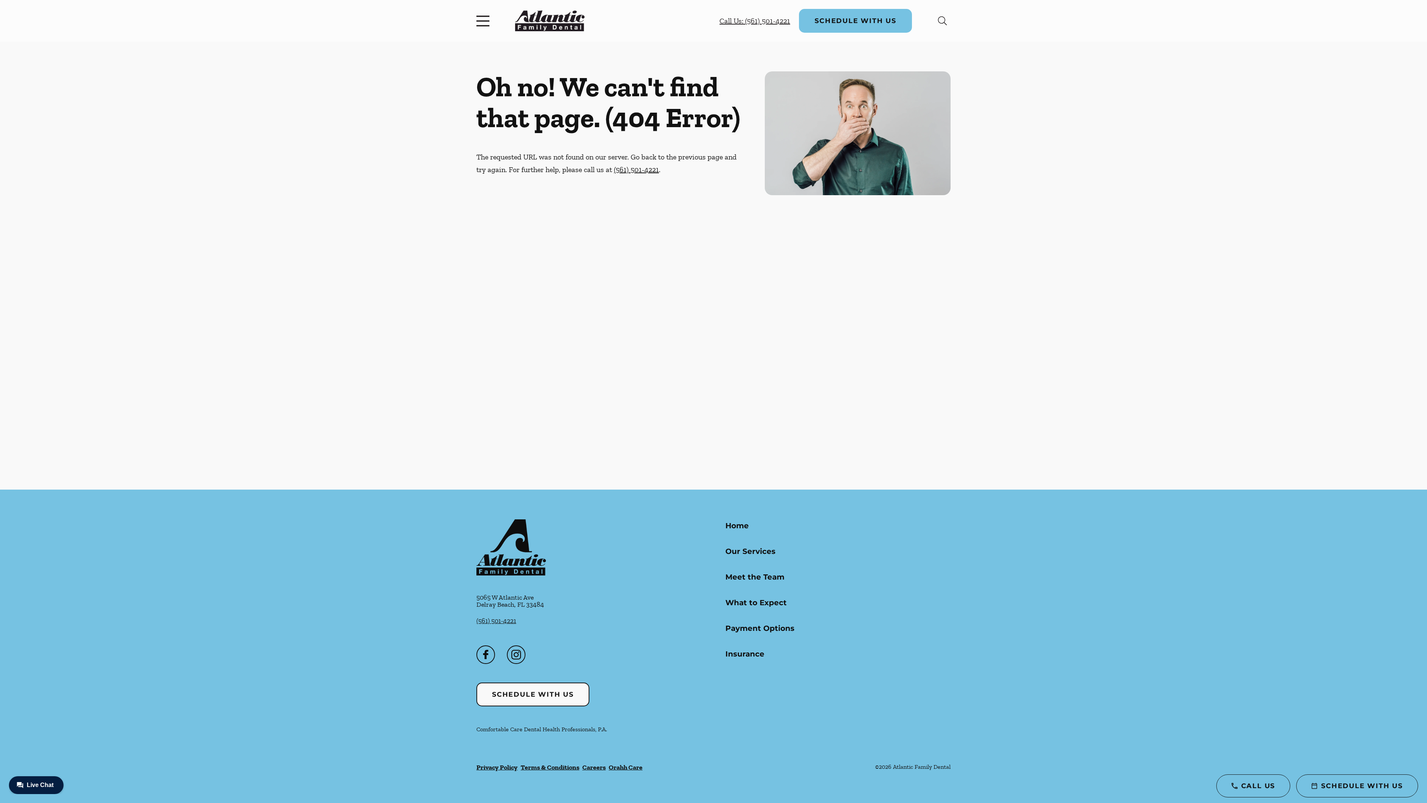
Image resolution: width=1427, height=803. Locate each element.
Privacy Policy (497, 767)
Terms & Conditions (550, 767)
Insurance (744, 653)
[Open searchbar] (942, 21)
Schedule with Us (855, 21)
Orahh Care (626, 767)
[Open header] (484, 21)
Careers (594, 767)
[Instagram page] (516, 654)
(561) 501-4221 (636, 169)
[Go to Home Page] (550, 20)
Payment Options (760, 628)
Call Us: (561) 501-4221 (754, 20)
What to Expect (756, 602)
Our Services (750, 551)
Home (737, 525)
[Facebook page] (485, 654)
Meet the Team (754, 577)
